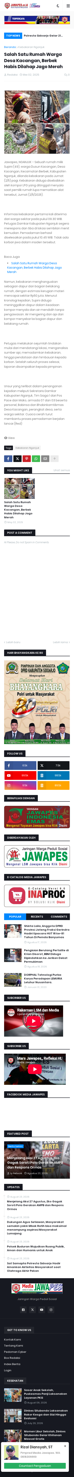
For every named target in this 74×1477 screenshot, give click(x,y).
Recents (37, 917)
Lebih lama (60, 642)
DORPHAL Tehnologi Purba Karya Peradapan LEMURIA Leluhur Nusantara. (43, 978)
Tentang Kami (13, 1346)
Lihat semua (62, 470)
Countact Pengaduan (35, 1466)
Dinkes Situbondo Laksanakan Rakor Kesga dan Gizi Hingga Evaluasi (46, 1414)
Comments (59, 917)
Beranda (10, 47)
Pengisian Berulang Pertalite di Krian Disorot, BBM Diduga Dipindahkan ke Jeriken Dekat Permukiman (46, 956)
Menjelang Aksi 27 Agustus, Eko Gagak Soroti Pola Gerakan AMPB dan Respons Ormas (35, 1163)
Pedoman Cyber (15, 1352)
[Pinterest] (27, 458)
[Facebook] (8, 458)
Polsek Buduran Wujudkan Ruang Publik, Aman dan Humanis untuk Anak (36, 1248)
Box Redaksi (12, 1358)
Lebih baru (13, 642)
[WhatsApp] (36, 458)
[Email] (45, 458)
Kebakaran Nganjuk (31, 47)
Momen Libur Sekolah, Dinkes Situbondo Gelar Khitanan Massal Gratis (45, 1435)
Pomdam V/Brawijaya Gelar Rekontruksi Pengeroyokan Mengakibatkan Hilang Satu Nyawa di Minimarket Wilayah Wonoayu (45, 36)
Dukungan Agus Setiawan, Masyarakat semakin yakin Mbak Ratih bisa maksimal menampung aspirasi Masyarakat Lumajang (37, 1227)
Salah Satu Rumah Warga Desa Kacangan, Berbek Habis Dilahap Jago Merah (34, 267)
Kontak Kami (12, 1340)
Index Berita (12, 1364)
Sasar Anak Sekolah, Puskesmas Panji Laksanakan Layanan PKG (45, 1394)
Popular (15, 917)
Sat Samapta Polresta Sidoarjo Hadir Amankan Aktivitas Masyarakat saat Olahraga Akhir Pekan (34, 1267)
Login (7, 1370)
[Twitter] (17, 458)
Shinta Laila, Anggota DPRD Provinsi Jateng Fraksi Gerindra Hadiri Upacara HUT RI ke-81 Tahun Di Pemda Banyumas (46, 931)
